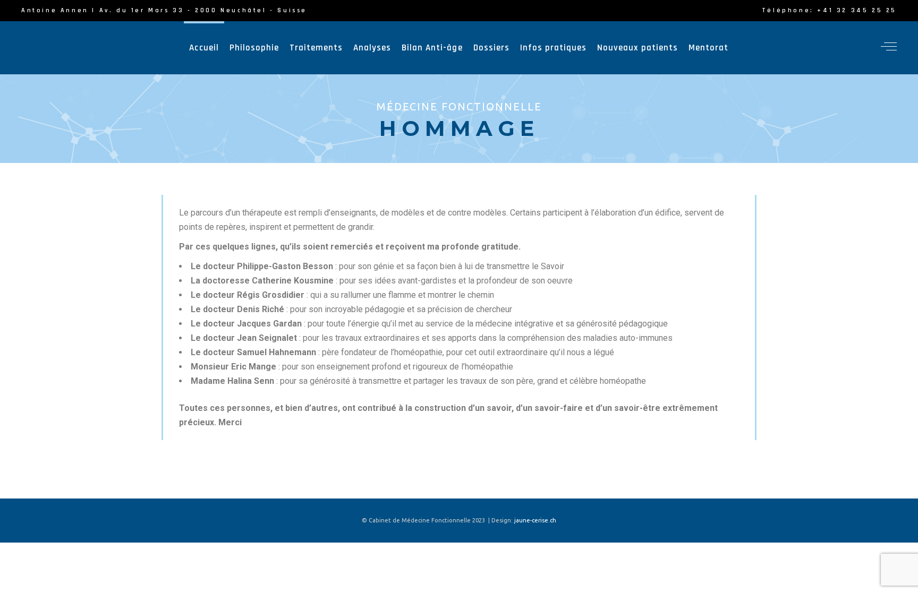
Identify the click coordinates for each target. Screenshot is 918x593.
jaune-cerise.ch (535, 520)
